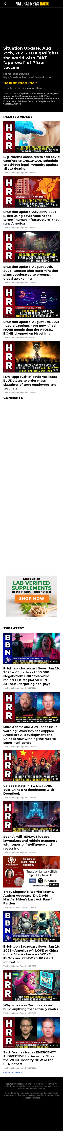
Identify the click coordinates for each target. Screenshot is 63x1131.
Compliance (44, 101)
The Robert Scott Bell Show (15, 907)
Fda (57, 98)
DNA (24, 101)
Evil (19, 101)
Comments (28, 88)
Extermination (10, 101)
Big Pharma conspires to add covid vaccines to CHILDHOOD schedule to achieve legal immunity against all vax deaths (31, 162)
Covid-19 (32, 101)
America (16, 104)
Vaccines (33, 96)
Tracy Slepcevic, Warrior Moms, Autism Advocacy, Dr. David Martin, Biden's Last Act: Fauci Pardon (28, 897)
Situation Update (45, 93)
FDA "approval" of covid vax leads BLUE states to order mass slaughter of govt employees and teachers (30, 382)
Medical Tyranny (19, 96)
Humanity (38, 98)
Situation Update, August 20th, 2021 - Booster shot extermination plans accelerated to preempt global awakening (30, 272)
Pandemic (8, 98)
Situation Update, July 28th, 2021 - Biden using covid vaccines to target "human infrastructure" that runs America (31, 217)
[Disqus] (31, 443)
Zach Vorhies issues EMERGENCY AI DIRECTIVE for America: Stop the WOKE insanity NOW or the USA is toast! (29, 1058)
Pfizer (47, 96)
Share (39, 88)
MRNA (30, 98)
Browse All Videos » (12, 1073)
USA (41, 96)
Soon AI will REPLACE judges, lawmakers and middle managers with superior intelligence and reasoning (30, 842)
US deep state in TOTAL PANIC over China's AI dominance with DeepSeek (28, 789)
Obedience (20, 98)
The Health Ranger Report (20, 83)
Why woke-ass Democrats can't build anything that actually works (30, 1007)
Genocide (49, 98)
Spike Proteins (28, 93)
